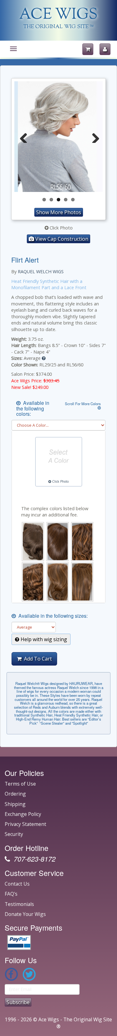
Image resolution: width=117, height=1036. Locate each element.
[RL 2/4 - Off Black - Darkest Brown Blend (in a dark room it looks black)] (33, 541)
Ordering (15, 793)
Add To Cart (37, 658)
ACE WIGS (58, 15)
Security (14, 834)
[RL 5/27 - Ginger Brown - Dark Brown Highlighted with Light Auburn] (82, 541)
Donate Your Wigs (25, 914)
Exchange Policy (23, 814)
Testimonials (19, 904)
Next (93, 136)
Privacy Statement (25, 824)
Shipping (15, 804)
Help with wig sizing (43, 639)
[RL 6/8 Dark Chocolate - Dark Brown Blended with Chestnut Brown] (57, 581)
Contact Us (17, 883)
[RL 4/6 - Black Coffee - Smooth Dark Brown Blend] (57, 541)
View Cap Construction (61, 238)
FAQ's (11, 893)
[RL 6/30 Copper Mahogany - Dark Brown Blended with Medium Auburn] (33, 581)
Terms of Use (20, 783)
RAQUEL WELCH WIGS (41, 271)
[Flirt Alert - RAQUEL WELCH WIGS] (58, 136)
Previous (23, 136)
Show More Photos (58, 212)
